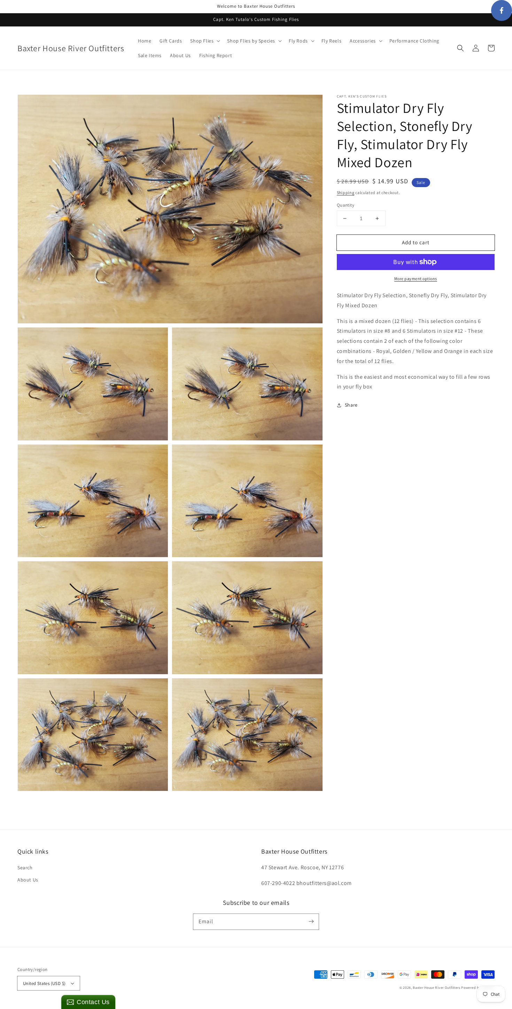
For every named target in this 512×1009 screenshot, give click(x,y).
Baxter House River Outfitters (436, 987)
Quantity (345, 205)
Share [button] (351, 405)
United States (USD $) (44, 983)
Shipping (346, 192)
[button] (460, 48)
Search (25, 867)
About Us (27, 880)
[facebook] (501, 10)
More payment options (415, 278)
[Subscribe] (311, 921)
